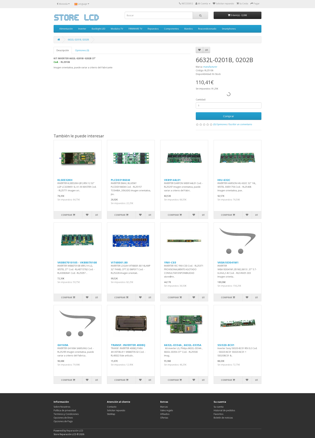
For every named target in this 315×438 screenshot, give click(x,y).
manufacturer (210, 66)
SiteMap (111, 414)
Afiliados (164, 414)
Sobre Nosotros (62, 406)
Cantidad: (201, 99)
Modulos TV (117, 28)
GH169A (62, 345)
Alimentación (66, 28)
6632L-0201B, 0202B (78, 39)
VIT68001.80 (119, 262)
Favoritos (218, 414)
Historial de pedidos (224, 410)
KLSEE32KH (64, 180)
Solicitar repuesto (116, 410)
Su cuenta (218, 406)
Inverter (82, 28)
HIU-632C (223, 180)
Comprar (228, 116)
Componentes (171, 28)
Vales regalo (166, 410)
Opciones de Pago (63, 421)
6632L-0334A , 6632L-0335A (182, 345)
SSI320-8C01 (225, 345)
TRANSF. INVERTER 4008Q (128, 345)
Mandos (188, 28)
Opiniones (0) (82, 50)
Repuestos (153, 28)
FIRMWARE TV (135, 28)
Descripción (63, 50)
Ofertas (164, 417)
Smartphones (229, 28)
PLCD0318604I (120, 180)
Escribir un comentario (240, 124)
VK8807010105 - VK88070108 (77, 262)
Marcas (164, 406)
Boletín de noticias (223, 417)
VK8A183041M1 (228, 262)
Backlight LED (98, 28)
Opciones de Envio (63, 417)
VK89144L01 (172, 180)
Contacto (111, 406)
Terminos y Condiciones (66, 414)
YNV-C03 (170, 262)
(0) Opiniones (220, 124)
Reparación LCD (75, 430)
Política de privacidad (65, 410)
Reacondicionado (207, 28)
